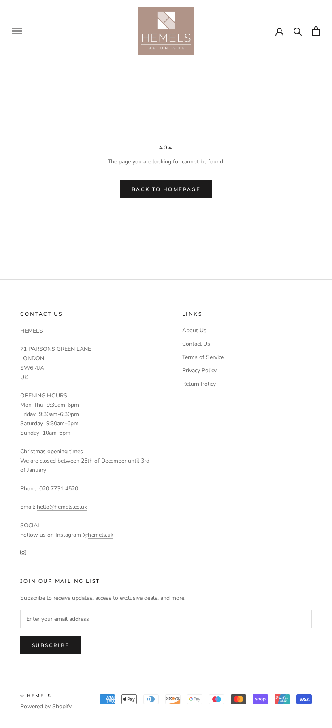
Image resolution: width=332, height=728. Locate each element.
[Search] (298, 31)
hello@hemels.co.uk (62, 507)
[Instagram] (23, 552)
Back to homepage (166, 189)
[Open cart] (316, 31)
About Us (194, 330)
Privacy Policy (199, 370)
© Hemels (36, 695)
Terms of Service (203, 357)
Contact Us (196, 344)
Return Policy (199, 384)
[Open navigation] (17, 31)
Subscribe (51, 645)
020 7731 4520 (58, 488)
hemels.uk (100, 535)
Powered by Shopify (46, 706)
